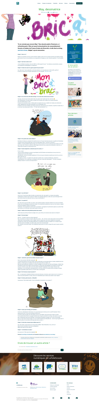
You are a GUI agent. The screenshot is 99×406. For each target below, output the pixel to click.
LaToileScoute (19, 385)
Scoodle (74, 128)
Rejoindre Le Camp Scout (75, 78)
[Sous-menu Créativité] (57, 3)
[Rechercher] (62, 350)
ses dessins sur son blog (49, 334)
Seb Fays (56, 12)
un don (52, 337)
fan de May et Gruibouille (26, 334)
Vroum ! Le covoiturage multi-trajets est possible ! (74, 153)
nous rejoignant (31, 338)
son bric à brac (22, 50)
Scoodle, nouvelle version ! (73, 127)
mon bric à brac (48, 71)
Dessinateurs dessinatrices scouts (31, 346)
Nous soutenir (79, 3)
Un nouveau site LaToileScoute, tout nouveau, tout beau (74, 139)
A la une (71, 128)
